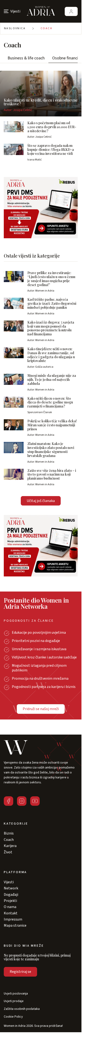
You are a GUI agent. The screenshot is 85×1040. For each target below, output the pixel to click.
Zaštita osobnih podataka (22, 1009)
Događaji (11, 894)
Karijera (10, 846)
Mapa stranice (15, 925)
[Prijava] (71, 11)
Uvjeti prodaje (14, 1001)
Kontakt (10, 913)
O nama (10, 907)
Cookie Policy (13, 1017)
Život (8, 852)
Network (11, 888)
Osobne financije (66, 58)
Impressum (13, 919)
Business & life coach (26, 58)
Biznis (9, 833)
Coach (46, 28)
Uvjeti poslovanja (16, 994)
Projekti (10, 901)
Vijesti (9, 882)
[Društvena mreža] (8, 801)
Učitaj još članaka (41, 500)
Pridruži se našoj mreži (41, 708)
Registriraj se (20, 971)
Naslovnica (15, 28)
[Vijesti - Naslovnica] (41, 11)
